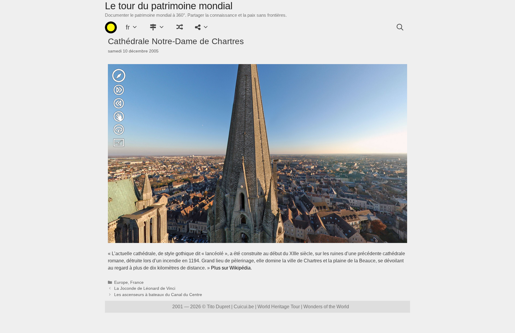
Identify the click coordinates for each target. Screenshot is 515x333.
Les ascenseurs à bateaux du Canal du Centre (158, 294)
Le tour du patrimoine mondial (168, 5)
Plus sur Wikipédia (231, 267)
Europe (121, 282)
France (137, 282)
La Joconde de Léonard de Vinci (144, 288)
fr (128, 27)
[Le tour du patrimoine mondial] (111, 27)
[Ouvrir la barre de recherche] (400, 27)
